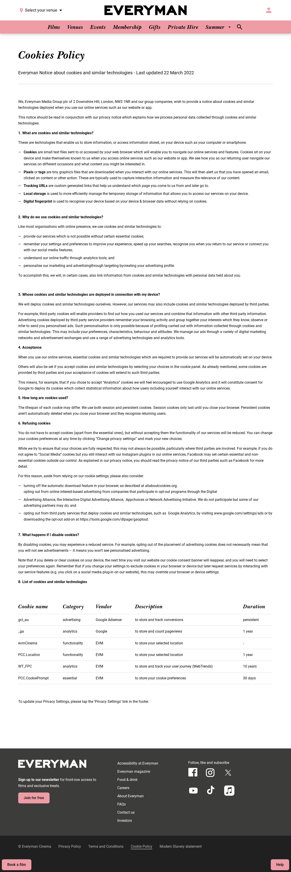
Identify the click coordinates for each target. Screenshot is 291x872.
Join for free (34, 798)
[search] (239, 27)
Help (280, 864)
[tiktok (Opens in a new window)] (211, 790)
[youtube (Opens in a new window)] (193, 790)
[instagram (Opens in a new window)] (210, 773)
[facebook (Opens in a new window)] (193, 772)
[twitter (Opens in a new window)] (228, 773)
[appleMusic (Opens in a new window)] (229, 790)
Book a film (16, 864)
